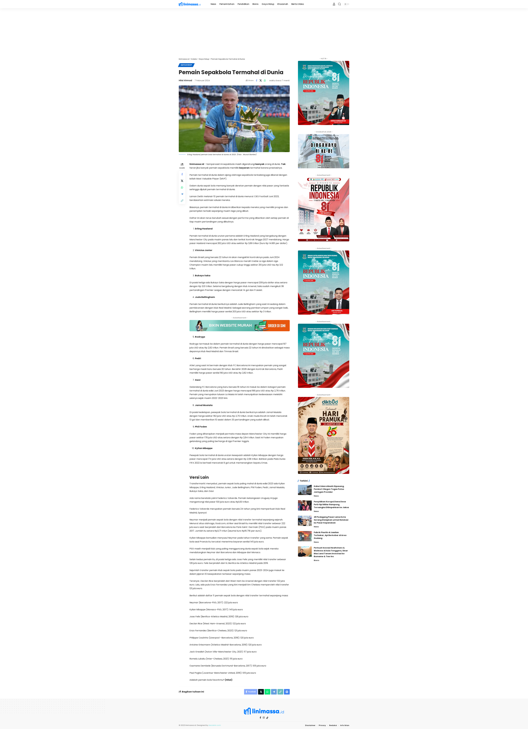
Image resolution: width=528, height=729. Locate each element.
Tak (283, 164)
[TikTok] (267, 718)
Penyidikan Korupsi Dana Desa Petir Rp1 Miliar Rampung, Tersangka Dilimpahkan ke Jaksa (331, 504)
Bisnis (316, 560)
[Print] (287, 692)
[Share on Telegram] (182, 194)
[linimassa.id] (192, 4)
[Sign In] (334, 4)
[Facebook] (260, 718)
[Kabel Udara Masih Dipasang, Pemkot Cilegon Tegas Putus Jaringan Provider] (305, 490)
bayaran (244, 167)
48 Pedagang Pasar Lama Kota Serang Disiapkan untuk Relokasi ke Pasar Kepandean (331, 520)
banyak (259, 164)
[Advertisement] (264, 33)
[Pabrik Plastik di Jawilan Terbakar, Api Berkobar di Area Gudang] (305, 536)
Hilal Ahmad (185, 80)
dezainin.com (215, 725)
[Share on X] (261, 80)
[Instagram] (263, 718)
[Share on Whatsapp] (265, 80)
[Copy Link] (182, 200)
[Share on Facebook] (256, 80)
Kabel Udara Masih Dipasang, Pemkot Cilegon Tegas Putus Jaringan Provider (329, 489)
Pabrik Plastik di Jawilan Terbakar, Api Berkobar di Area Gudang (330, 535)
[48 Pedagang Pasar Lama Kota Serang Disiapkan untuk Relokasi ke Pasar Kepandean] (305, 521)
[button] (339, 4)
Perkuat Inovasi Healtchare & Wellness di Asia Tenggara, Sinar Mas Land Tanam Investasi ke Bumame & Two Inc (331, 552)
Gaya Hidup (186, 65)
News (316, 495)
